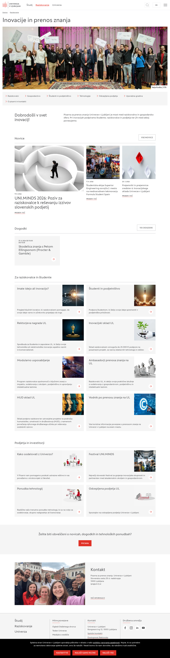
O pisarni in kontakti (17, 102)
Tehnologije (85, 96)
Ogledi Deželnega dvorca (64, 627)
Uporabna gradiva (134, 96)
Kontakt (98, 570)
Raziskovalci (13, 96)
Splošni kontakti (95, 634)
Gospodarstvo (33, 96)
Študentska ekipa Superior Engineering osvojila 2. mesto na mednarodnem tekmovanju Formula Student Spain (102, 190)
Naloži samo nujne (85, 653)
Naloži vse (108, 653)
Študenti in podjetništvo (60, 96)
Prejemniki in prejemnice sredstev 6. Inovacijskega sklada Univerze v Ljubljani (136, 188)
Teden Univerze (59, 631)
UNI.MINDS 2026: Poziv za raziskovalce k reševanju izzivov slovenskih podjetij (43, 203)
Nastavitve (62, 653)
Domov (5, 12)
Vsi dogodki (146, 228)
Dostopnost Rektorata (98, 638)
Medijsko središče (60, 635)
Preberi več (20, 213)
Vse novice (147, 138)
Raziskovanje (42, 5)
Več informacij (98, 598)
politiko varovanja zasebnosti (106, 643)
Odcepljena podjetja (108, 96)
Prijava (85, 543)
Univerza (57, 5)
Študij (30, 5)
